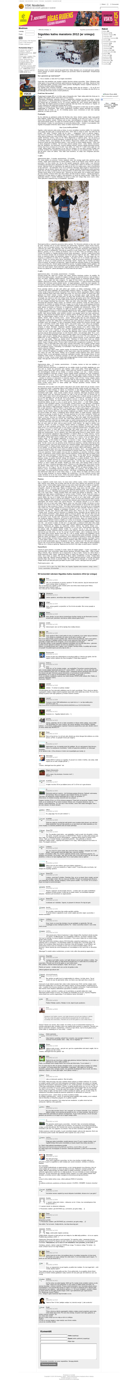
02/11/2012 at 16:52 (52, 1139)
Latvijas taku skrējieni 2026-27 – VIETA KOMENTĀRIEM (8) (26, 51)
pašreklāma (106, 59)
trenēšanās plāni (108, 52)
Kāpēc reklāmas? (25, 44)
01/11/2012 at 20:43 (52, 863)
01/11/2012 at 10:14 (52, 595)
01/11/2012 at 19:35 (52, 811)
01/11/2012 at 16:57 (52, 757)
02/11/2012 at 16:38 (52, 1121)
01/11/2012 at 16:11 (51, 711)
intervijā (66, 97)
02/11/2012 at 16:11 (51, 1108)
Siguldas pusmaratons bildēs (89, 29)
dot (41, 37)
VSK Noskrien (34, 5)
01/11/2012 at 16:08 (52, 699)
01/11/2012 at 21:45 (52, 909)
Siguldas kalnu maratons (80, 566)
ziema (95, 566)
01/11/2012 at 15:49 (52, 685)
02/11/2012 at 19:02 (52, 1156)
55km (63, 566)
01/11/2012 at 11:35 (51, 624)
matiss (48, 931)
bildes (104, 31)
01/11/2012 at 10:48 (52, 614)
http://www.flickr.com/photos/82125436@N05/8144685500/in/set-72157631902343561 (64, 705)
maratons (106, 43)
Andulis (26, 54)
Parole (21, 34)
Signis (64, 1376)
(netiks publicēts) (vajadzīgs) (79, 1338)
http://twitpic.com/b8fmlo (46, 134)
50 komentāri (55, 568)
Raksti (104, 4)
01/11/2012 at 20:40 (52, 848)
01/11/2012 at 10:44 (52, 604)
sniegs (91, 566)
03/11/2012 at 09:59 (52, 1264)
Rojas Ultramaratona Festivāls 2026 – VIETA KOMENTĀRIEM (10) (27, 61)
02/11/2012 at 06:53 (52, 1000)
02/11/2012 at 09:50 (52, 1009)
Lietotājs (21, 31)
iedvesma (106, 33)
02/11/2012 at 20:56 (52, 1199)
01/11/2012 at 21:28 (52, 888)
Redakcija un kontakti (69, 1375)
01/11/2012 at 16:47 (52, 744)
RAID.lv (48, 663)
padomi (105, 53)
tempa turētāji (108, 50)
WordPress (69, 1379)
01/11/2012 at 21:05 (52, 875)
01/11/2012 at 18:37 (52, 782)
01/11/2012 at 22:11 (51, 920)
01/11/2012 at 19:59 (52, 820)
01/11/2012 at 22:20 (52, 932)
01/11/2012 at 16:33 (52, 733)
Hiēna (31, 58)
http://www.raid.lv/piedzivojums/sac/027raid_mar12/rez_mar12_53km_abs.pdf (63, 1147)
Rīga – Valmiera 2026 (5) (27, 70)
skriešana (106, 48)
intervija (105, 40)
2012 (59, 566)
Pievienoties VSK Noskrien (28, 41)
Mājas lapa (71, 1341)
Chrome (75, 1378)
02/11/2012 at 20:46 (52, 1191)
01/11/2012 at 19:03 (52, 791)
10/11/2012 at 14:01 (52, 1309)
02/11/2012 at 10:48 (52, 1046)
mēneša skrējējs (108, 34)
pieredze (106, 45)
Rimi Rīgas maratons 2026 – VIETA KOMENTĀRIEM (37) (28, 67)
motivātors (107, 36)
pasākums (106, 57)
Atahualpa (76, 1379)
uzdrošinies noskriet (109, 38)
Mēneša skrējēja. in (45, 29)
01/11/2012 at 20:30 (52, 832)
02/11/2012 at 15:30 (52, 1076)
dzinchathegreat (51, 974)
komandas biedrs (108, 41)
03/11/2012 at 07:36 (52, 1253)
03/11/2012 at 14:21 (52, 1280)
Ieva (47, 1007)
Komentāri (115, 4)
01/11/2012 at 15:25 (52, 654)
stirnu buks (106, 62)
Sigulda (70, 566)
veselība (105, 64)
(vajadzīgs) (73, 1335)
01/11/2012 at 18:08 (52, 771)
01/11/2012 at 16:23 (52, 720)
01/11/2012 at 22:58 (52, 957)
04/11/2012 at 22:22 (52, 1300)
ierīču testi (107, 55)
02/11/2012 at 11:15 (51, 1057)
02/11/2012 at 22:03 (52, 1230)
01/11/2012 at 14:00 (52, 633)
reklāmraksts (107, 60)
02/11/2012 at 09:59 (52, 1035)
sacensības (46, 568)
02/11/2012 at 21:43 (52, 1215)
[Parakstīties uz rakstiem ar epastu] (108, 4)
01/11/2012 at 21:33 (52, 900)
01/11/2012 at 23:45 (52, 976)
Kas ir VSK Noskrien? (26, 42)
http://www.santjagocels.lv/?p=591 (53, 147)
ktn (47, 1298)
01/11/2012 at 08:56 (52, 580)
